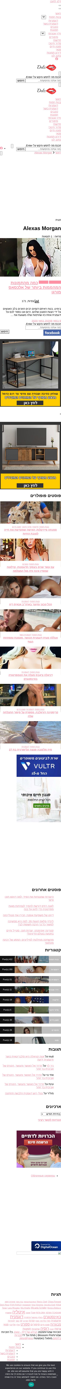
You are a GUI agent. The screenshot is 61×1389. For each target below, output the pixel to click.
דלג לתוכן (55, 1)
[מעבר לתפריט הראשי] (60, 5)
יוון (21, 1320)
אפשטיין (8, 1313)
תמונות (54, 30)
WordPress (26, 1338)
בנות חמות (55, 17)
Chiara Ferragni (54, 1302)
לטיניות (11, 1321)
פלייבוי (12, 1324)
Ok (31, 1384)
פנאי (58, 49)
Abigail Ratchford (30, 1302)
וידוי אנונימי (54, 33)
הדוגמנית (56, 1320)
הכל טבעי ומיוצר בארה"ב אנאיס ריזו (30, 604)
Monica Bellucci (54, 1308)
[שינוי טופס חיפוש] (60, 74)
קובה (52, 1329)
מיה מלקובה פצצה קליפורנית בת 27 (30, 749)
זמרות (32, 1320)
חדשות (57, 40)
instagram (26, 1305)
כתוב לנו (56, 55)
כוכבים (54, 26)
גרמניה (27, 1317)
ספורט (25, 1324)
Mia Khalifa (25, 1308)
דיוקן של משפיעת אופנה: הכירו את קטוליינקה (28, 915)
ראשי (58, 13)
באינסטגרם (52, 1317)
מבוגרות (55, 1324)
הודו (48, 1321)
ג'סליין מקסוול (37, 1317)
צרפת (57, 1328)
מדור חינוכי (54, 43)
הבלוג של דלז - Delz (25, 1332)
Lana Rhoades (14, 1308)
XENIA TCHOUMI (53, 1313)
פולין (18, 1325)
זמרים (25, 1321)
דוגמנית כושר (50, 23)
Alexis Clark (42, 1302)
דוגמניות (53, 20)
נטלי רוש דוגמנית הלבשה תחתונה (24, 1093)
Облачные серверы (43, 1175)
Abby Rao (19, 1302)
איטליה (18, 1311)
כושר (17, 1321)
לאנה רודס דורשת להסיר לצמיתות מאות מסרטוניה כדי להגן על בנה (31, 908)
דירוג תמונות (54, 52)
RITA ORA (40, 1313)
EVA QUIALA (16, 1305)
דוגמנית (16, 1316)
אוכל (33, 1312)
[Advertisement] (30, 186)
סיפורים (53, 37)
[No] (57, 1375)
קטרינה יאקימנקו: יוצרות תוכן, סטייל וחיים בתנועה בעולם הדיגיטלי (30, 932)
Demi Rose (4, 1305)
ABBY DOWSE (10, 1302)
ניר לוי (50, 1065)
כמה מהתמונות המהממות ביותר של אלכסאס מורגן (35, 287)
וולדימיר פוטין (40, 1321)
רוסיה (44, 1328)
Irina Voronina (37, 1305)
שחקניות (36, 1329)
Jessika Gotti (49, 1305)
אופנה (28, 1313)
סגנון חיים (55, 46)
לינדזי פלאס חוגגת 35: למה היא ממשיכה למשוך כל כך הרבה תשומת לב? (31, 923)
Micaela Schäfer (39, 1308)
